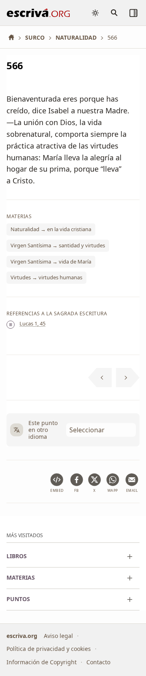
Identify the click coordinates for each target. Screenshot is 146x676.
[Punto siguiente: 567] (128, 377)
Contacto (98, 662)
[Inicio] (14, 37)
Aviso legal (58, 635)
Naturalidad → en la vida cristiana (51, 229)
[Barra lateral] (133, 13)
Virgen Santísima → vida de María (51, 261)
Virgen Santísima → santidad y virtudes (58, 245)
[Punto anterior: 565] (100, 377)
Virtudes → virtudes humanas (46, 277)
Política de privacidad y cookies (48, 649)
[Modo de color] (95, 13)
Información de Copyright (41, 662)
